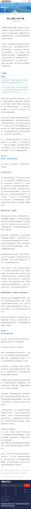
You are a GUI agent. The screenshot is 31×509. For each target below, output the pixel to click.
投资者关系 (25, 489)
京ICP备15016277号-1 (22, 507)
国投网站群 (17, 503)
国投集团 (2, 503)
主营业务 (15, 489)
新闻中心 (8, 14)
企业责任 (6, 494)
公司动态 (14, 14)
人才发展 (15, 494)
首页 (3, 14)
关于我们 (6, 489)
